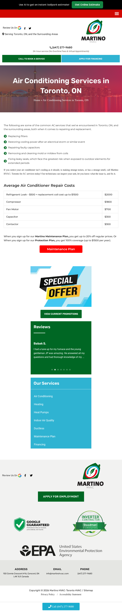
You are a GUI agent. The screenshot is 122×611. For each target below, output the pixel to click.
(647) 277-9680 (62, 47)
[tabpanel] (61, 350)
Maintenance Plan (44, 436)
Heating (38, 404)
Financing (39, 444)
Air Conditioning (43, 396)
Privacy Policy (48, 594)
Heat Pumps (41, 412)
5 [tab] (63, 369)
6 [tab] (66, 369)
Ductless (39, 428)
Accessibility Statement (70, 594)
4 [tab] (61, 369)
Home (37, 100)
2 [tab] (55, 369)
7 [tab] (69, 369)
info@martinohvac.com (57, 573)
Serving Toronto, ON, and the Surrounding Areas (31, 34)
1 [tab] (52, 369)
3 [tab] (58, 369)
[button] (116, 13)
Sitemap (88, 590)
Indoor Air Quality (44, 420)
